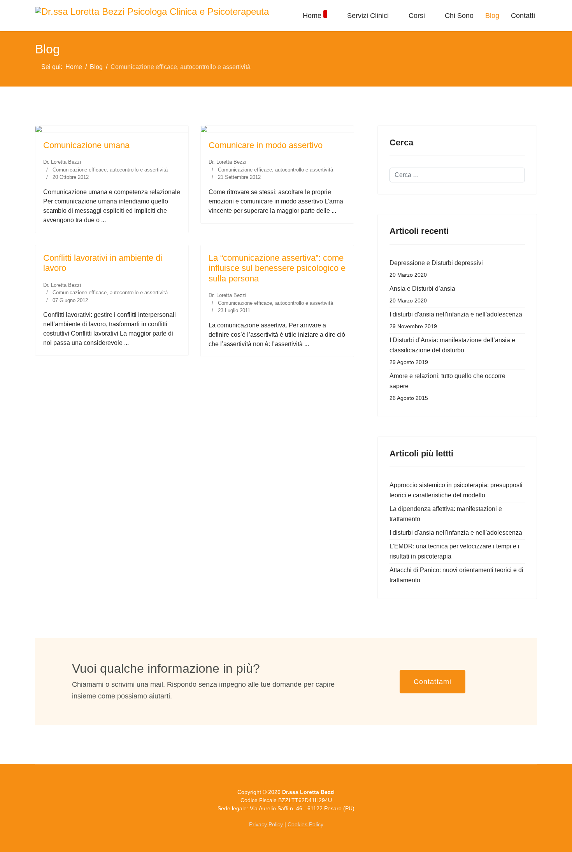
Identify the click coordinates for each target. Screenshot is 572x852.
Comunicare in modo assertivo (266, 145)
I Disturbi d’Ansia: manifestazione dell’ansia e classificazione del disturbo (452, 351)
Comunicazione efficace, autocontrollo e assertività (110, 170)
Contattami (432, 682)
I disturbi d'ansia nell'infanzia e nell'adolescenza (456, 320)
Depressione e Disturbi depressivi (436, 269)
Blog (492, 15)
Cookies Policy (305, 824)
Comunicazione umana (86, 145)
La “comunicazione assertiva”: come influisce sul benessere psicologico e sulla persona (277, 268)
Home (312, 15)
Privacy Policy (266, 824)
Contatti (523, 15)
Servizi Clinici (368, 15)
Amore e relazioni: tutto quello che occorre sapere (447, 387)
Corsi (417, 15)
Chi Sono (459, 15)
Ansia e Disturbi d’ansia (422, 294)
